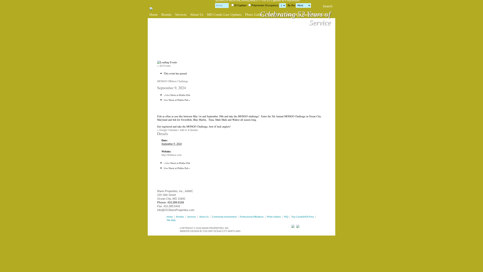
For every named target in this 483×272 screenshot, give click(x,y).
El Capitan (240, 5)
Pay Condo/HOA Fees (293, 14)
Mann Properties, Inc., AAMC (175, 191)
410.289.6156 (175, 202)
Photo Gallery (254, 14)
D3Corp (208, 231)
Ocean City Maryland (227, 231)
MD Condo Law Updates (224, 14)
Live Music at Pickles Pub (177, 95)
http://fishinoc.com (172, 155)
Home (153, 14)
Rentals (166, 14)
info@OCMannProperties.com (176, 210)
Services (181, 14)
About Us (196, 14)
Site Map (171, 220)
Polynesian (257, 5)
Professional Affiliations (252, 217)
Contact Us (319, 14)
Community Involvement (224, 217)
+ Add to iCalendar (187, 130)
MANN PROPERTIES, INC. (215, 228)
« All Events (164, 65)
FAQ (271, 14)
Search (327, 6)
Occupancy (271, 5)
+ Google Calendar (167, 130)
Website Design (189, 231)
